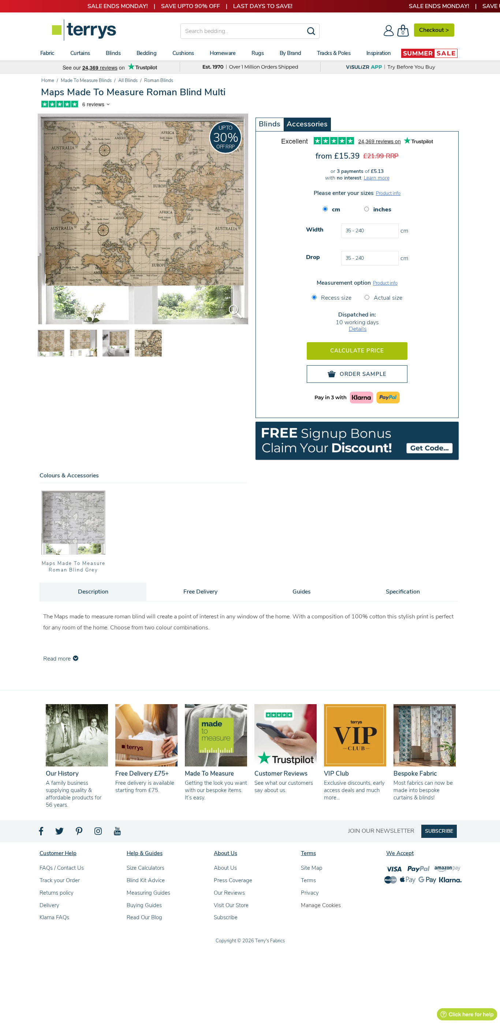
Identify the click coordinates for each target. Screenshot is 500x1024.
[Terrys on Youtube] (118, 833)
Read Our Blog (144, 917)
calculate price (357, 350)
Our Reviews (229, 893)
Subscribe (226, 917)
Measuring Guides (148, 893)
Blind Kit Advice (146, 880)
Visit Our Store (231, 905)
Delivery (49, 905)
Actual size (387, 298)
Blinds (269, 124)
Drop (313, 257)
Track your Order (60, 880)
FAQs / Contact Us (62, 868)
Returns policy (57, 893)
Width (315, 230)
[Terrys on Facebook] (41, 833)
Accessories (307, 124)
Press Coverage (233, 880)
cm (336, 210)
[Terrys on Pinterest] (79, 833)
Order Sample (363, 374)
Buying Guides (144, 905)
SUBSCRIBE (439, 831)
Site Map (311, 868)
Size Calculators (145, 868)
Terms (308, 880)
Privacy (310, 893)
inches (382, 210)
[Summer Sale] (429, 53)
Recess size (335, 298)
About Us (225, 868)
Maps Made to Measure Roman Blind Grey (73, 566)
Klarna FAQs (54, 917)
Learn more (376, 177)
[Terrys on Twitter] (60, 833)
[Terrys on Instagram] (99, 833)
